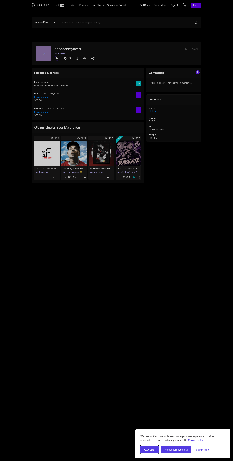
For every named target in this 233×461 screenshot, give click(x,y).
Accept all (149, 449)
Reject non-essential (176, 449)
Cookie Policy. (195, 440)
